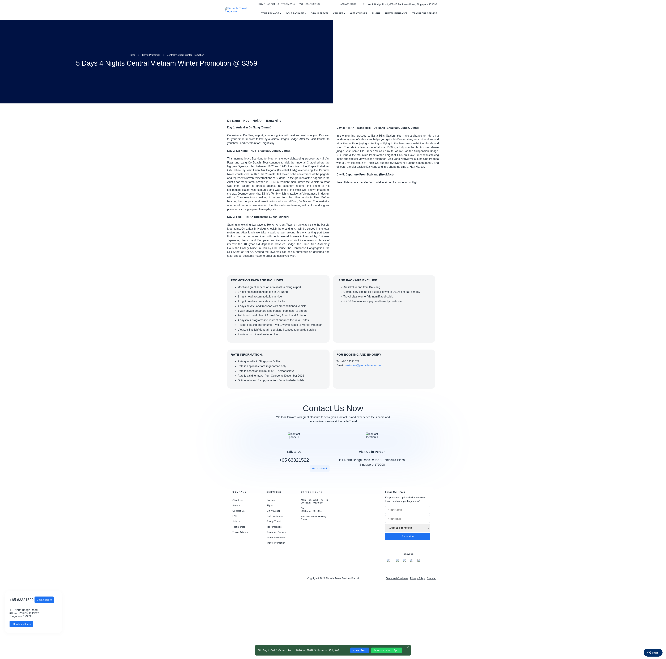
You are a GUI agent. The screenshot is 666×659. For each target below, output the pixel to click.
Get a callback (44, 599)
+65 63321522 (294, 460)
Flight (376, 13)
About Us (237, 500)
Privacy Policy (417, 578)
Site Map (431, 578)
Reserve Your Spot (386, 650)
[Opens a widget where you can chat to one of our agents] (653, 653)
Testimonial (288, 4)
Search (323, 4)
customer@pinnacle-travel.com (364, 365)
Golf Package (295, 13)
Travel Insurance (396, 13)
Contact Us (312, 4)
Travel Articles (240, 532)
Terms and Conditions (397, 578)
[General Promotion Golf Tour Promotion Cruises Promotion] (407, 528)
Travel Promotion (276, 542)
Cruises (338, 13)
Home (261, 4)
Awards (236, 505)
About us (273, 4)
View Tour (360, 650)
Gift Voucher (358, 13)
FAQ (301, 4)
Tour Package (270, 13)
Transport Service (424, 13)
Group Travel (319, 13)
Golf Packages (275, 516)
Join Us (236, 521)
